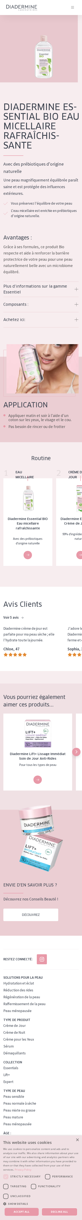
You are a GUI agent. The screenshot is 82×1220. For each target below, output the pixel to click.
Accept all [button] (21, 1212)
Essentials (10, 1068)
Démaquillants (14, 1053)
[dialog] (41, 1178)
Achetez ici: (14, 319)
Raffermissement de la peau (24, 1004)
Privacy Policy (23, 1169)
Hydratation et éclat (18, 983)
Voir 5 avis (11, 617)
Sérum (8, 1046)
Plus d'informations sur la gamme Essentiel (35, 289)
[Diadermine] (21, 8)
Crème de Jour (14, 1025)
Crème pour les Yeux (18, 1039)
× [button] (77, 1140)
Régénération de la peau (21, 997)
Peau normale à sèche (19, 1103)
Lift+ (6, 1075)
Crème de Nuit (14, 1032)
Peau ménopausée (17, 1010)
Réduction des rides (18, 990)
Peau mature (13, 1117)
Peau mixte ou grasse (19, 1110)
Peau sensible (13, 1096)
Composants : (15, 304)
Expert (8, 1081)
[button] (76, 752)
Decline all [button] (59, 1212)
